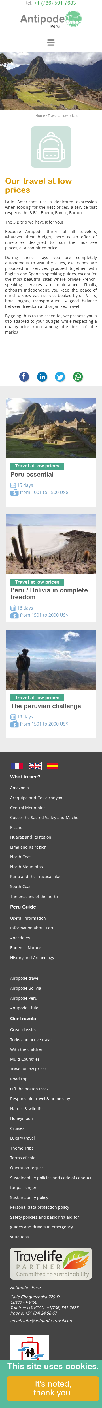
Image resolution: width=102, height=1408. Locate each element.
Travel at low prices (28, 1069)
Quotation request (27, 1167)
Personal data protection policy (39, 1207)
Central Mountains (28, 807)
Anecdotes (20, 938)
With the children (26, 1049)
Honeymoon (21, 1118)
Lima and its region (28, 847)
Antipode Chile (24, 1008)
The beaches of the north (34, 896)
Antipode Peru (23, 998)
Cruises (17, 1128)
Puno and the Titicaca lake (35, 876)
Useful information (28, 918)
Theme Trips (22, 1148)
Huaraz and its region (30, 837)
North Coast (21, 856)
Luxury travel (22, 1138)
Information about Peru (32, 928)
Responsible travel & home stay (40, 1098)
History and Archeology (32, 957)
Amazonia (19, 787)
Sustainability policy (29, 1197)
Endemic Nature (25, 947)
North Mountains (26, 866)
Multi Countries (25, 1059)
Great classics (23, 1029)
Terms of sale (22, 1157)
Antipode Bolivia (25, 988)
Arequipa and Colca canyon (36, 797)
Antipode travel (24, 978)
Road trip (19, 1079)
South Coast (21, 886)
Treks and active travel (31, 1039)
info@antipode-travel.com (48, 1320)
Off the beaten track (29, 1089)
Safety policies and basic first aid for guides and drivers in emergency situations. (44, 1227)
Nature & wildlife (26, 1108)
